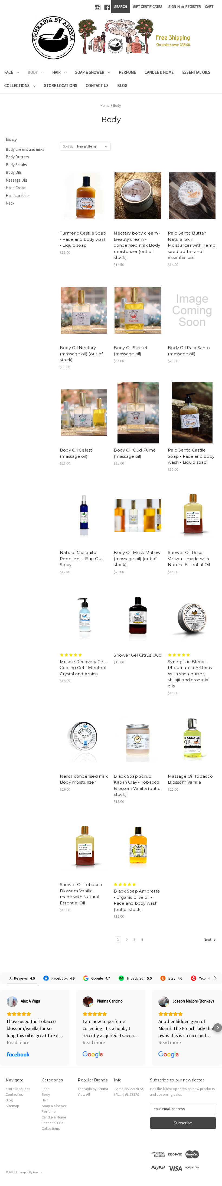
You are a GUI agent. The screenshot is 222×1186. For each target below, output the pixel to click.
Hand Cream (16, 187)
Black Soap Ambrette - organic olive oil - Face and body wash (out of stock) (137, 900)
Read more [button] (18, 1042)
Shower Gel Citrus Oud (137, 655)
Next (208, 939)
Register (193, 6)
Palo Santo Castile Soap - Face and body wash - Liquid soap (191, 456)
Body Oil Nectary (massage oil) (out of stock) (81, 353)
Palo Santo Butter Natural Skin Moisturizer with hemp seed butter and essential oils (192, 245)
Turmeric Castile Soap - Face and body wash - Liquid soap (83, 239)
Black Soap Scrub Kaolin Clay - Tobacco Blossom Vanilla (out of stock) (138, 785)
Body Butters (17, 156)
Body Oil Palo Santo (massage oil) (189, 350)
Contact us (97, 85)
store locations (60, 85)
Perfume (127, 72)
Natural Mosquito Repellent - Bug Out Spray (81, 558)
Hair (56, 72)
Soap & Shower (90, 72)
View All (84, 1094)
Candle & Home (159, 72)
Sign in (174, 6)
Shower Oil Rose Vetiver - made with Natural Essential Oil (189, 558)
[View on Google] (88, 1001)
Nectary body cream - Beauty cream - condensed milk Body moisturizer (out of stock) (137, 245)
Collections (17, 85)
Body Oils (14, 172)
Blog (122, 85)
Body (33, 72)
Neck (10, 203)
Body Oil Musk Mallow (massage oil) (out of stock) (137, 558)
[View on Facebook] (12, 1001)
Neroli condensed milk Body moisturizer (84, 779)
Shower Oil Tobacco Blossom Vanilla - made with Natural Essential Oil (81, 894)
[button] (4, 1027)
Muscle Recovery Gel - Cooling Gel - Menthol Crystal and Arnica (83, 667)
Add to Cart (84, 200)
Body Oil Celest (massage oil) (76, 453)
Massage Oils (17, 180)
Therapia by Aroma (93, 1088)
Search (120, 6)
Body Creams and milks (25, 149)
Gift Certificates (147, 6)
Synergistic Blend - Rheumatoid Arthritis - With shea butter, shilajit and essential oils (191, 674)
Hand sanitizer (18, 195)
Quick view (83, 191)
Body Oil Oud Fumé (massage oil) (135, 453)
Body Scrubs (16, 164)
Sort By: (68, 146)
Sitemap (12, 1105)
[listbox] (93, 146)
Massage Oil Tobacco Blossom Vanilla (190, 779)
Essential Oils (196, 72)
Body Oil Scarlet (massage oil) (131, 350)
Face (9, 72)
